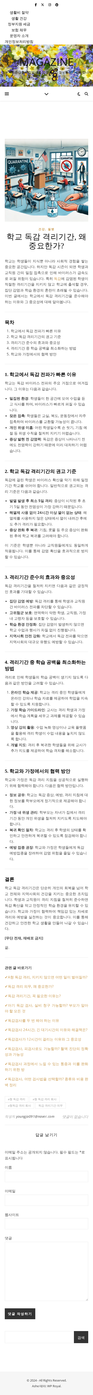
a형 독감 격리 (16, 1099)
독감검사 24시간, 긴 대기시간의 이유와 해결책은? (47, 1029)
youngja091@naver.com (35, 1116)
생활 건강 (19, 18)
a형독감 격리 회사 (19, 1105)
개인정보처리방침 (19, 41)
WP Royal (54, 1386)
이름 (8, 1167)
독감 (57, 278)
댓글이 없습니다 (75, 1116)
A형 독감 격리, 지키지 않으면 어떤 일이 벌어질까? (47, 977)
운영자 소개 (19, 35)
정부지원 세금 (19, 24)
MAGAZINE (46, 61)
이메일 (10, 1191)
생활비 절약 (19, 12)
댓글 (8, 1238)
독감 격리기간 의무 (50, 1105)
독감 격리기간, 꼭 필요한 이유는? (34, 995)
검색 (81, 1337)
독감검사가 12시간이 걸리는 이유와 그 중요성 (44, 1039)
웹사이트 (12, 1214)
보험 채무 (19, 29)
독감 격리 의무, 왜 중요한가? (30, 986)
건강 (41, 229)
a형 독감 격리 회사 (45, 1099)
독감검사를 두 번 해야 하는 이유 (33, 1020)
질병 (51, 229)
